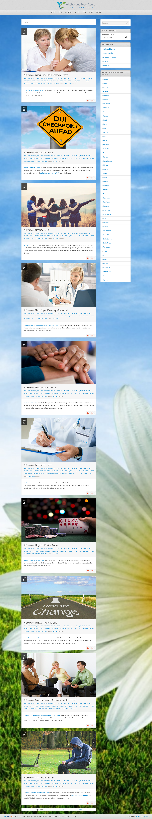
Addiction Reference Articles (46, 78)
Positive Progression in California (33, 638)
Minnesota (106, 169)
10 (63, 810)
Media (60, 12)
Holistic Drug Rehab (142, 816)
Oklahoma (106, 222)
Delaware (106, 108)
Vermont (105, 259)
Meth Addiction (53, 816)
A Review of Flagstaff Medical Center (41, 545)
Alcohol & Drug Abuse (108, 35)
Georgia (105, 116)
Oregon (105, 227)
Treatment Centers (53, 84)
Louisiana (106, 149)
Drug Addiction (71, 81)
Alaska (105, 83)
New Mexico (106, 202)
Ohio (104, 218)
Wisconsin (106, 276)
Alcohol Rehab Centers (38, 81)
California (106, 95)
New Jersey (106, 198)
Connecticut (106, 104)
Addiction (73, 816)
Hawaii (105, 120)
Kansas (105, 141)
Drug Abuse (62, 81)
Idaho (104, 124)
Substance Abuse (42, 84)
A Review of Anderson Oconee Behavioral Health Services (50, 700)
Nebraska (106, 186)
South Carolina (107, 239)
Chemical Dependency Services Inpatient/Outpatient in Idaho (41, 325)
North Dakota (107, 214)
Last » (80, 810)
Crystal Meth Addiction (109, 57)
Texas (105, 251)
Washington (106, 268)
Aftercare (74, 78)
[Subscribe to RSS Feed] (12, 817)
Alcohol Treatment (52, 81)
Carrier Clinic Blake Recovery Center (34, 90)
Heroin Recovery (51, 473)
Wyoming (105, 280)
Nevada (105, 190)
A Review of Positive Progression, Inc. (40, 622)
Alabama (105, 79)
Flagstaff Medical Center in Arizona (34, 560)
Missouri (105, 177)
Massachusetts (107, 161)
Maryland (105, 157)
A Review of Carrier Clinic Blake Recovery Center (46, 75)
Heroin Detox (40, 473)
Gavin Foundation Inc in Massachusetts (37, 793)
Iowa (104, 136)
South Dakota (107, 243)
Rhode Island (107, 235)
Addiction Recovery (30, 78)
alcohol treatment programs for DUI (50, 173)
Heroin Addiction (29, 473)
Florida (105, 112)
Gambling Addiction (30, 709)
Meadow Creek (28, 245)
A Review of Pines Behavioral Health (40, 387)
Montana (105, 182)
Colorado (105, 100)
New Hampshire (107, 194)
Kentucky (105, 145)
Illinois (105, 128)
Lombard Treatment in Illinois (32, 168)
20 (66, 810)
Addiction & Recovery (109, 49)
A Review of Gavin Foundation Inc (39, 777)
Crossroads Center (31, 483)
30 (70, 810)
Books (77, 12)
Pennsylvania (107, 231)
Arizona (105, 87)
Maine (105, 153)
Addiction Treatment (63, 78)
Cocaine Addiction (42, 816)
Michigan (105, 165)
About (91, 12)
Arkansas (105, 91)
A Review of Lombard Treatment (38, 152)
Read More (91, 100)
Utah (104, 255)
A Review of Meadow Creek (36, 230)
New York (106, 206)
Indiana (105, 132)
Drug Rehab (80, 81)
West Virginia (107, 272)
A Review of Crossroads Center (38, 465)
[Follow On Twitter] (5, 817)
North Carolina (107, 210)
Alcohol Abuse (82, 78)
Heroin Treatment (62, 473)
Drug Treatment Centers (86, 158)
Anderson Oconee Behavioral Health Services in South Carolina (42, 715)
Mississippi (106, 173)
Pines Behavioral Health (30, 403)
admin (67, 84)
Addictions (68, 12)
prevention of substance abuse (79, 795)
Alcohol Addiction (85, 156)
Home (53, 12)
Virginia (105, 263)
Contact (98, 12)
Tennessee (106, 247)
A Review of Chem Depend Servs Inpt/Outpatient (46, 310)
